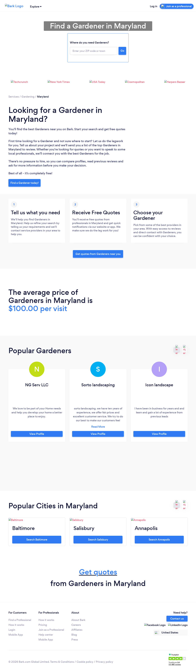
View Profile (36, 434)
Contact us (177, 618)
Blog (74, 635)
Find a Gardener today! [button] (24, 183)
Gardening (27, 96)
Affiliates (76, 630)
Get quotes (98, 572)
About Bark (78, 620)
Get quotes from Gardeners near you (98, 254)
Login (11, 630)
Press (74, 639)
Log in (153, 6)
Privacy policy (104, 662)
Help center (45, 635)
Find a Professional (19, 620)
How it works (16, 625)
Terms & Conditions (62, 662)
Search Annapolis (159, 539)
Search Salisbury (98, 539)
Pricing (42, 625)
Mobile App (15, 635)
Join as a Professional (51, 630)
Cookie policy (85, 662)
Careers (76, 625)
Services (13, 96)
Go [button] (122, 51)
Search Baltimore (36, 539)
